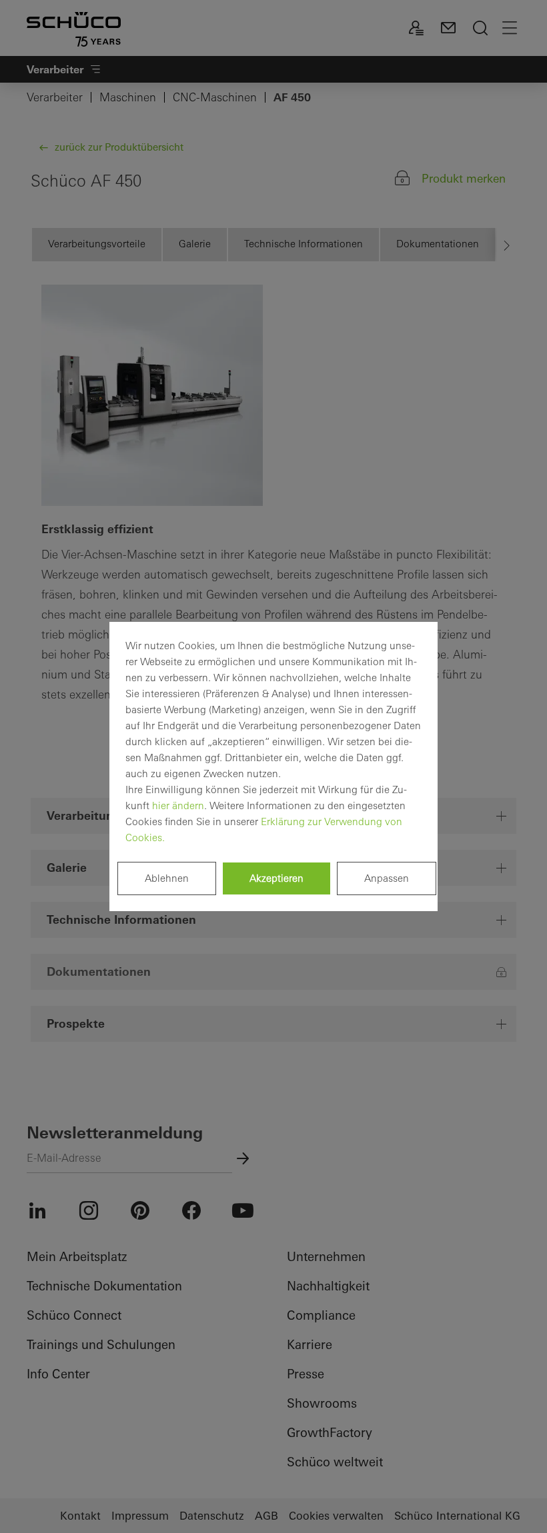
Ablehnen (167, 878)
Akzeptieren (276, 878)
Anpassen (386, 878)
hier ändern (178, 805)
